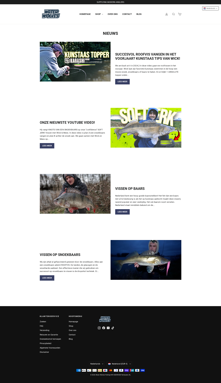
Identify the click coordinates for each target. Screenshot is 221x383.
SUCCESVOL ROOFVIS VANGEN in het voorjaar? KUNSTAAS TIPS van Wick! (147, 56)
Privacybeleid (45, 343)
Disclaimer (44, 352)
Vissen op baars (130, 189)
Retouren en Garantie (49, 335)
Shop (98, 14)
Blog (139, 14)
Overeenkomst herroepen (50, 339)
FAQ (41, 326)
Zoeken (43, 322)
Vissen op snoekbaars (60, 255)
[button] (210, 8)
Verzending (44, 330)
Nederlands (95, 364)
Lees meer (122, 81)
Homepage (85, 14)
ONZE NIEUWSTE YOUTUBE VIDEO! (67, 122)
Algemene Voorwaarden (50, 348)
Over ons (113, 14)
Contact (127, 14)
